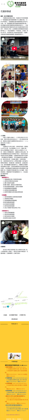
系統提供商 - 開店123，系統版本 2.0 (14, 419)
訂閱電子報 (23, 315)
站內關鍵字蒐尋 (13, 315)
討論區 (5, 315)
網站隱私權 (14, 319)
